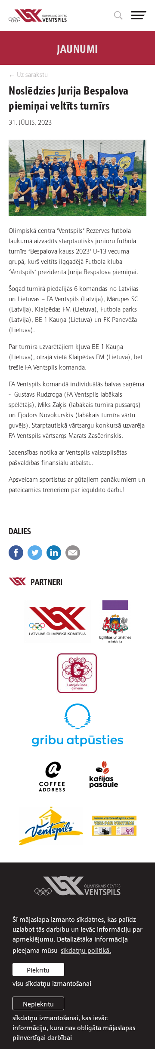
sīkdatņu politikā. (86, 949)
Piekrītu (38, 969)
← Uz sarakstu (28, 74)
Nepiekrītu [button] (38, 1003)
